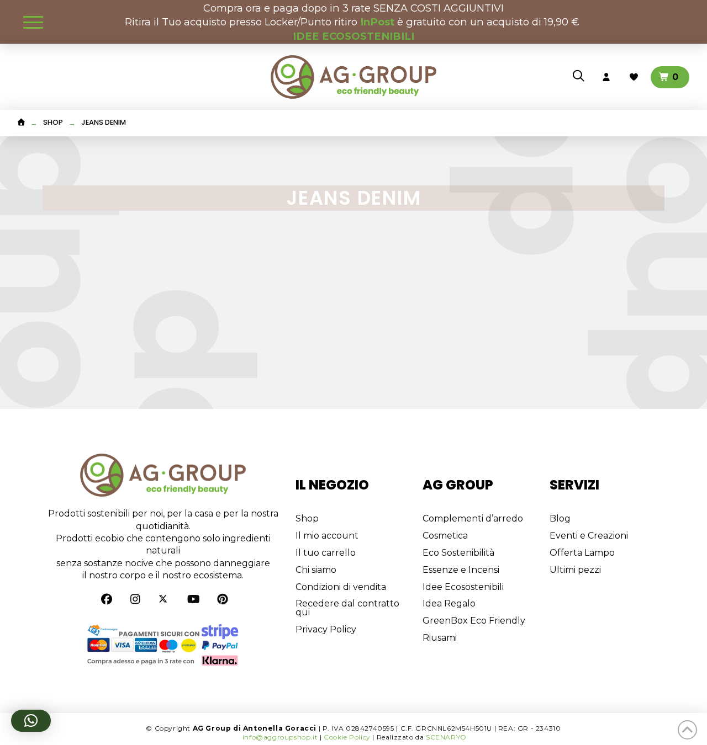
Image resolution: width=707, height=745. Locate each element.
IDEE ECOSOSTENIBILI (353, 36)
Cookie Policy (347, 737)
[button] (33, 22)
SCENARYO (446, 737)
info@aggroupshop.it (280, 737)
